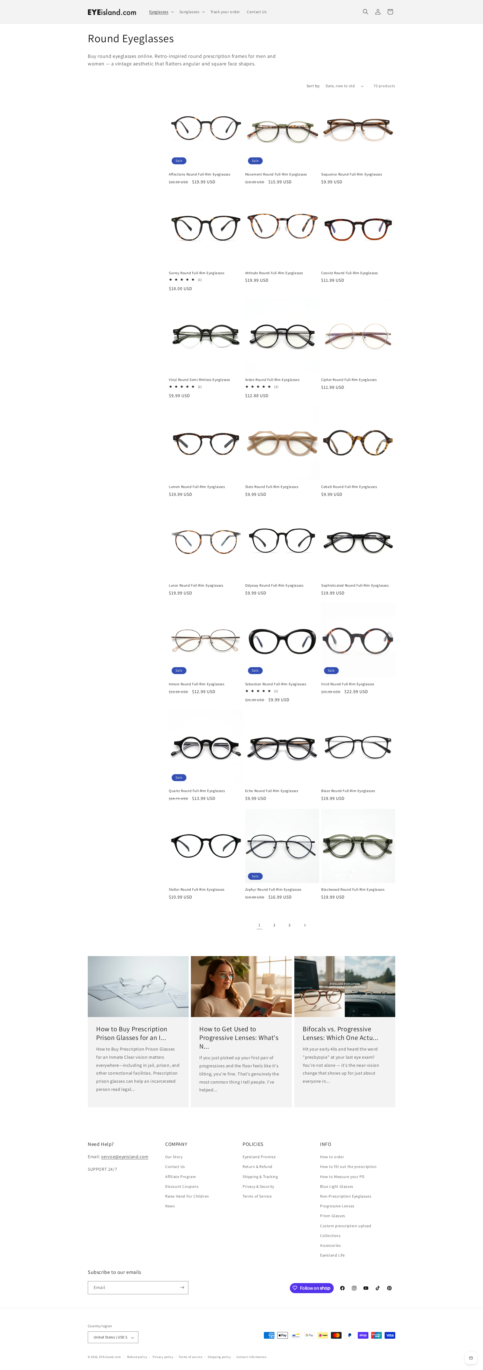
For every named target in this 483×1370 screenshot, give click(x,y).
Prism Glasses (332, 1216)
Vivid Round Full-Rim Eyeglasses (347, 684)
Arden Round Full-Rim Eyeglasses (272, 380)
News (170, 1206)
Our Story (173, 1157)
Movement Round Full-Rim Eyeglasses (276, 174)
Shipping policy (219, 1357)
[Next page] (305, 925)
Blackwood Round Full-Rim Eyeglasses (352, 889)
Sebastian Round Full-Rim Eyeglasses (275, 684)
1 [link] (259, 925)
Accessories (330, 1245)
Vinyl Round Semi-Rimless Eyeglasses (199, 380)
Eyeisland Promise (259, 1157)
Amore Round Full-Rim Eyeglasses (196, 684)
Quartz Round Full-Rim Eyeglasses (197, 791)
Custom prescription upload (345, 1225)
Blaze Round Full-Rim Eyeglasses (348, 791)
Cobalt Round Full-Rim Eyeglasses (349, 487)
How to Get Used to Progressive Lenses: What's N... (239, 1037)
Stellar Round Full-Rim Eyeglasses (196, 889)
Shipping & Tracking (260, 1176)
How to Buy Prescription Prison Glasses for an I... (131, 1033)
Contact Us (175, 1166)
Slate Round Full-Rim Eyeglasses (272, 487)
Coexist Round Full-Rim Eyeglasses (349, 273)
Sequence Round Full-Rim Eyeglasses (351, 174)
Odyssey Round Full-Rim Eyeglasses (274, 585)
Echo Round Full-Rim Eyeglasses (271, 791)
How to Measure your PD (342, 1176)
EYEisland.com (110, 1357)
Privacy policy (163, 1357)
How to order (332, 1157)
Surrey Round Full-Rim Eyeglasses (196, 273)
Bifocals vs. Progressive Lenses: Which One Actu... (340, 1033)
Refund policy (137, 1357)
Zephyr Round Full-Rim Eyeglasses (273, 889)
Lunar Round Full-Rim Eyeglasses (196, 585)
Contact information (251, 1357)
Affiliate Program (180, 1176)
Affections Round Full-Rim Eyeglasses (199, 174)
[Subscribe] (182, 1287)
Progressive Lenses (337, 1206)
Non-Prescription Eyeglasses (345, 1196)
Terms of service (190, 1357)
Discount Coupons (182, 1186)
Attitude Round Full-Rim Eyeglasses (274, 273)
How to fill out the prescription (348, 1166)
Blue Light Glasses (336, 1186)
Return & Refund (258, 1166)
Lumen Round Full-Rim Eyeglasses (197, 487)
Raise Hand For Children (187, 1196)
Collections (330, 1235)
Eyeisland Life (332, 1255)
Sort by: (313, 85)
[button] (161, 12)
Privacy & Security (258, 1186)
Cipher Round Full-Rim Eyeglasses (349, 380)
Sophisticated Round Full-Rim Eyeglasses (355, 585)
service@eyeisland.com (124, 1157)
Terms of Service (257, 1196)
